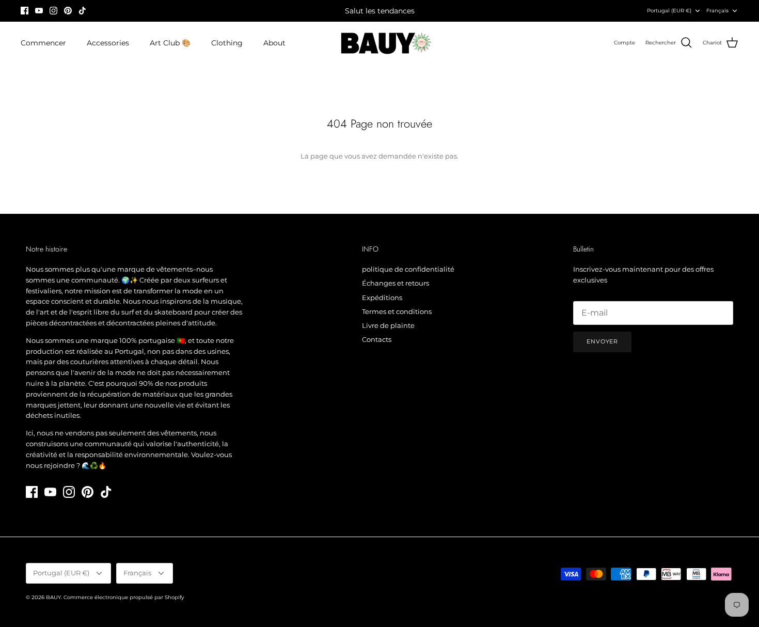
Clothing (227, 43)
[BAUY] (380, 43)
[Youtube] (39, 10)
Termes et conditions (397, 311)
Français (717, 10)
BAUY (53, 597)
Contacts (376, 339)
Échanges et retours (395, 283)
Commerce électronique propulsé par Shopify (124, 597)
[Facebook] (24, 10)
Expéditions (382, 297)
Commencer (43, 43)
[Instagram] (53, 10)
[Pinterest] (68, 10)
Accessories (108, 43)
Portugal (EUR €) (669, 10)
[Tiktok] (82, 10)
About (274, 43)
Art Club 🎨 (170, 43)
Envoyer (602, 341)
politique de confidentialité (408, 269)
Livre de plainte (388, 325)
